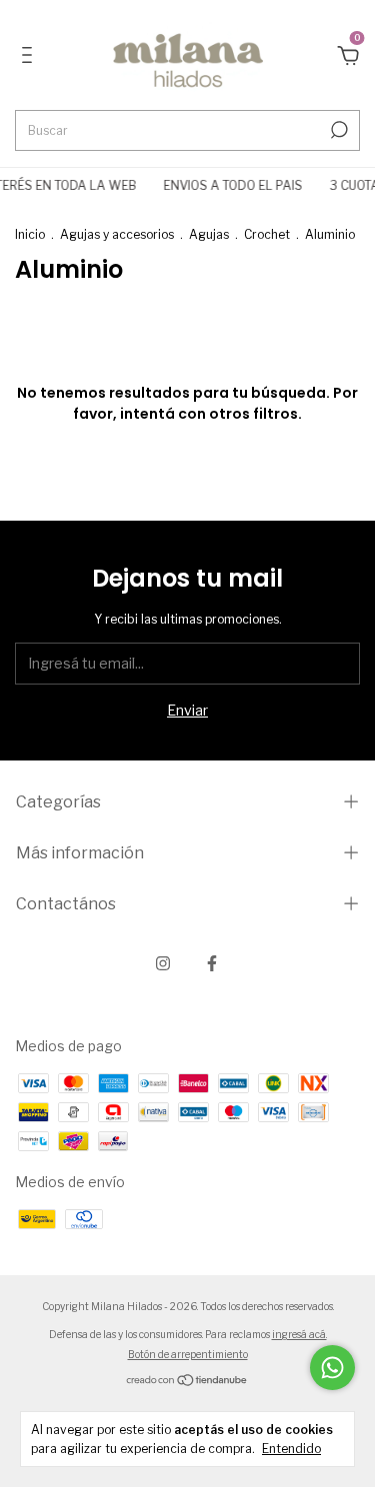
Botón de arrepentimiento (188, 1354)
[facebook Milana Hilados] (212, 963)
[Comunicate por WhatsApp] (332, 1367)
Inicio (30, 234)
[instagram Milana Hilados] (163, 963)
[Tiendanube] (187, 1381)
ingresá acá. (299, 1334)
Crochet (267, 234)
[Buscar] (337, 130)
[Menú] (30, 57)
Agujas (209, 234)
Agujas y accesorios (117, 234)
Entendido (291, 1448)
